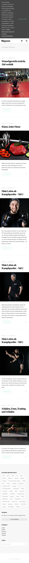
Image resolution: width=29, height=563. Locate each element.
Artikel (4, 123)
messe (11, 499)
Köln (23, 496)
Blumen (16, 478)
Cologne (4, 481)
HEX (16, 491)
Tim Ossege (10, 506)
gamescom (21, 483)
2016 (8, 475)
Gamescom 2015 (6, 486)
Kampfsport (5, 493)
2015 (3, 475)
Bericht (4, 478)
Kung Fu (12, 496)
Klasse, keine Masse (11, 126)
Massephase (5, 499)
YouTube (4, 535)
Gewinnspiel (16, 488)
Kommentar (5, 496)
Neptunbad (17, 499)
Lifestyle (4, 533)
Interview (22, 491)
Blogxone (10, 478)
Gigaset (22, 488)
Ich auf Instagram (14, 519)
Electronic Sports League (14, 481)
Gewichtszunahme (6, 488)
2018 (13, 475)
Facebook (14, 483)
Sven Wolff (23, 504)
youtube (17, 506)
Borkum (22, 478)
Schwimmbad (22, 501)
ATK (21, 475)
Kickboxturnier (20, 493)
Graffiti (11, 491)
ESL (3, 483)
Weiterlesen (6, 109)
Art (17, 475)
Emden (24, 481)
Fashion (3, 529)
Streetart (16, 504)
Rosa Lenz (14, 501)
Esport (8, 483)
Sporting (10, 504)
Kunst (18, 496)
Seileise (4, 504)
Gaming (14, 486)
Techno (4, 506)
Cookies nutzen (22, 19)
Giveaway (4, 491)
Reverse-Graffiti (6, 501)
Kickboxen (12, 493)
